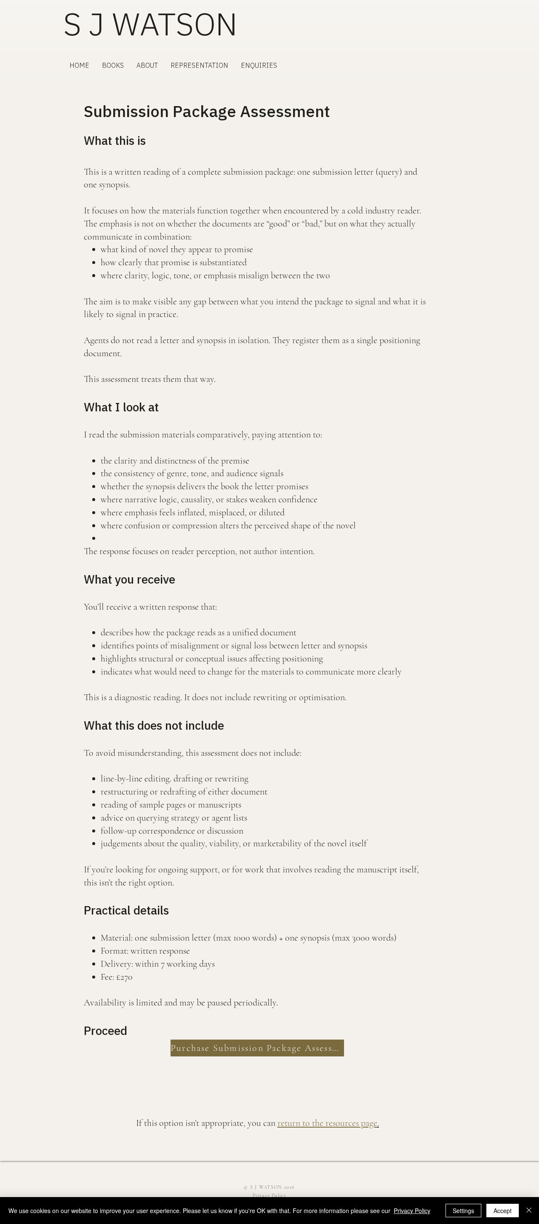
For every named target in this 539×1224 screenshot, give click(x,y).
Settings (463, 1210)
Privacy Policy (412, 1210)
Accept (503, 1210)
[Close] (529, 1210)
